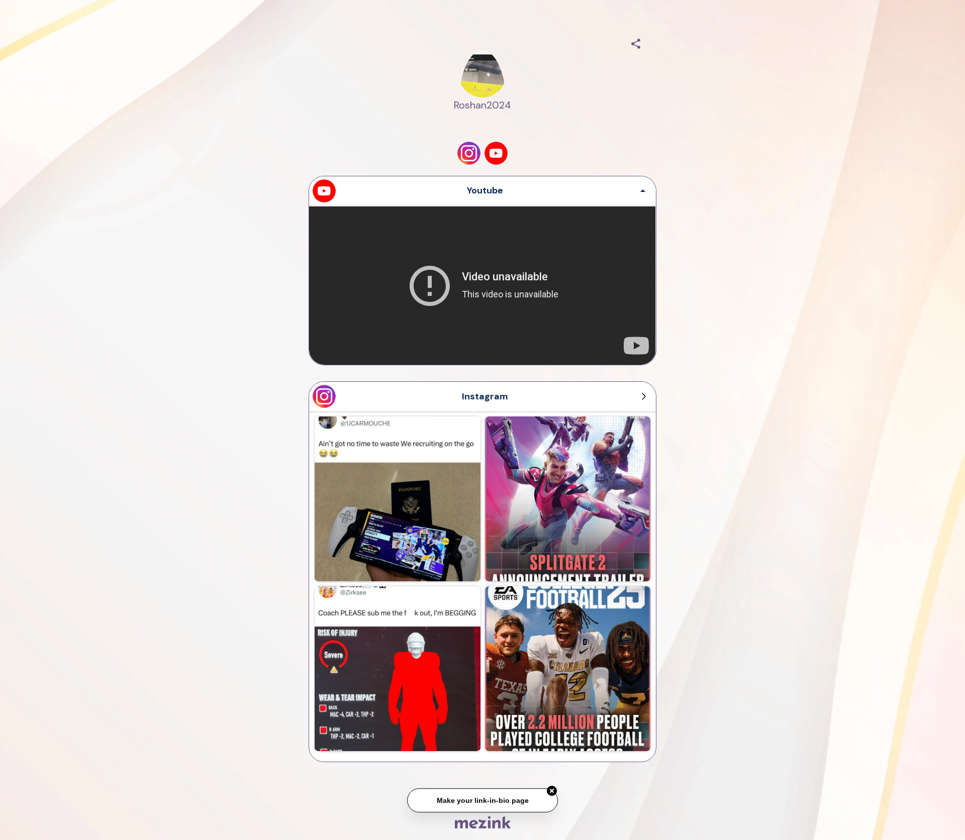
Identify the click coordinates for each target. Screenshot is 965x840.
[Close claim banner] (552, 794)
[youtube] (496, 153)
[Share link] (636, 42)
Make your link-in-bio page (482, 803)
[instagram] (468, 153)
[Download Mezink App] (483, 822)
